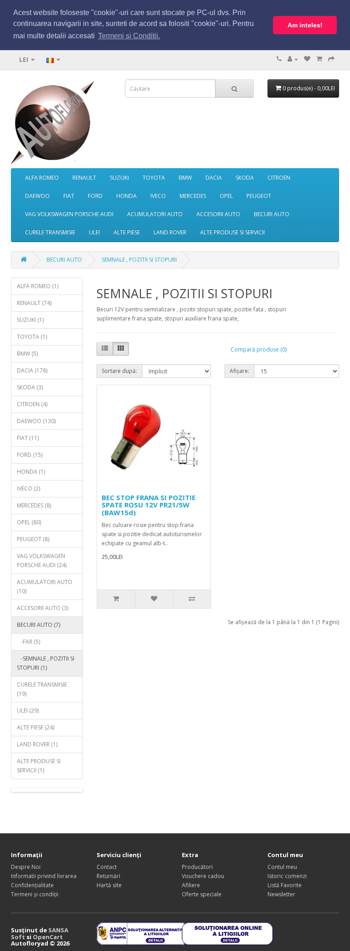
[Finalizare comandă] (331, 59)
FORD (95, 196)
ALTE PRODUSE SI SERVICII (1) (39, 765)
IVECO (158, 196)
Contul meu (282, 867)
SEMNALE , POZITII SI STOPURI (139, 260)
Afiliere (191, 885)
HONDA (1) (31, 472)
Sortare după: (119, 371)
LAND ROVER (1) (37, 744)
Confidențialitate (32, 885)
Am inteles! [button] (305, 25)
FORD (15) (29, 455)
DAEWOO (37, 196)
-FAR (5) (28, 642)
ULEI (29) (28, 710)
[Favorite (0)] (307, 59)
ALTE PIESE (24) (35, 727)
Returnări (108, 876)
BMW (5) (27, 353)
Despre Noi (26, 867)
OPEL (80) (29, 522)
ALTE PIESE (126, 232)
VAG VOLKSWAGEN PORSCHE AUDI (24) (42, 560)
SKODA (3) (30, 387)
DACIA (214, 177)
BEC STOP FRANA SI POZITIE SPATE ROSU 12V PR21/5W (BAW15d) (149, 505)
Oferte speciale (201, 894)
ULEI (94, 232)
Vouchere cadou (203, 876)
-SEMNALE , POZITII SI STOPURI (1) (45, 663)
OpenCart (48, 937)
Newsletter (281, 894)
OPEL (226, 196)
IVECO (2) (28, 488)
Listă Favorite (285, 885)
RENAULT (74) (34, 303)
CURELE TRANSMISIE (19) (42, 689)
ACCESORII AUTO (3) (42, 608)
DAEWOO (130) (36, 421)
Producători (197, 867)
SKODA (245, 177)
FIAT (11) (28, 438)
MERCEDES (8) (34, 505)
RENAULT (84, 177)
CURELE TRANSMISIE (50, 232)
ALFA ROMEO (42, 177)
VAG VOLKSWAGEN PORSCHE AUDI (69, 214)
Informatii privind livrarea (44, 876)
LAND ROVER (170, 232)
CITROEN (279, 177)
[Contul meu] (293, 59)
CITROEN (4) (32, 404)
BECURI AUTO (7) (38, 625)
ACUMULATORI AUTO (155, 214)
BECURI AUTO (271, 214)
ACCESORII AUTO (218, 214)
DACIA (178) (32, 370)
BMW (185, 177)
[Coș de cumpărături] (319, 59)
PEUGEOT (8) (33, 539)
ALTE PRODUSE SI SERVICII (232, 232)
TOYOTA (154, 177)
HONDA (126, 196)
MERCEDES (193, 196)
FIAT (68, 196)
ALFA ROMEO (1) (37, 286)
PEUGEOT (259, 196)
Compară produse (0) (259, 349)
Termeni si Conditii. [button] (129, 36)
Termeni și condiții (34, 894)
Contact (107, 867)
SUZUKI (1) (30, 320)
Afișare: (239, 371)
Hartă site (109, 885)
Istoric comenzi (287, 876)
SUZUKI (119, 177)
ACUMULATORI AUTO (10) (44, 586)
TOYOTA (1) (32, 337)
